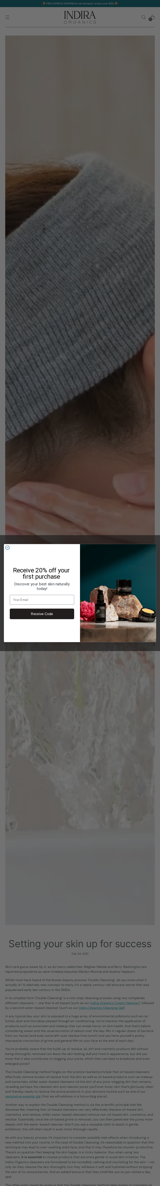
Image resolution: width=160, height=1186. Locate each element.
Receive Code (42, 614)
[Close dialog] (7, 548)
